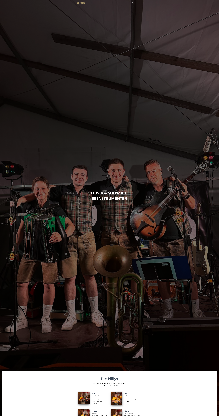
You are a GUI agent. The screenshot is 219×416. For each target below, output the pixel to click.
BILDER (111, 2)
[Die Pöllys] (80, 2)
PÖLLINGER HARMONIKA (136, 2)
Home (97, 2)
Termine (102, 2)
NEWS (107, 2)
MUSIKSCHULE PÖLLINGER (125, 2)
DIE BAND (116, 2)
